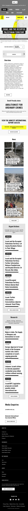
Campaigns (8, 236)
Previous (4, 54)
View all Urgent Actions (14, 310)
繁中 (12, 12)
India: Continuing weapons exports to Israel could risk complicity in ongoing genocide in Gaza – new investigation (14, 187)
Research (8, 327)
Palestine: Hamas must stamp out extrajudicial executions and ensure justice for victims (13, 161)
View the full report (14, 131)
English (4, 9)
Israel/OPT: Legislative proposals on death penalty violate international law (12, 387)
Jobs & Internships (8, 489)
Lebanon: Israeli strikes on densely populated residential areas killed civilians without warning (13, 369)
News (8, 157)
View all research (14, 396)
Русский (19, 12)
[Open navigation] (26, 17)
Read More (8, 94)
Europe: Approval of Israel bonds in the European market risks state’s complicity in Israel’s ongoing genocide (14, 351)
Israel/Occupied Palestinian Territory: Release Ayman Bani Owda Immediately (12, 283)
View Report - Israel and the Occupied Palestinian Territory (14, 127)
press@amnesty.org (9, 409)
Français (17, 9)
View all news (14, 220)
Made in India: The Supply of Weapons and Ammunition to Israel (13, 334)
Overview (14, 54)
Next (24, 54)
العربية (23, 9)
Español (10, 9)
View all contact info (11, 421)
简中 (7, 12)
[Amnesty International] (2, 17)
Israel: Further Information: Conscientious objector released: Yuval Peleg (13, 300)
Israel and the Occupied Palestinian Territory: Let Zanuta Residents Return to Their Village (13, 244)
